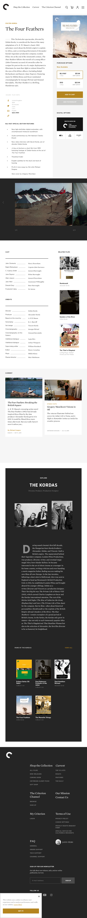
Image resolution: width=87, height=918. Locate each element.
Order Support (36, 849)
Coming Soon (35, 777)
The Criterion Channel (51, 7)
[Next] (83, 202)
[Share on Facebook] (8, 101)
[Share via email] (8, 111)
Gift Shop (34, 784)
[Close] (38, 896)
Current (35, 7)
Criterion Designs (53, 430)
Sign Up (33, 805)
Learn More (18, 905)
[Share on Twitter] (8, 106)
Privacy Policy (62, 818)
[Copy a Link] (8, 116)
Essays (10, 433)
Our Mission (63, 793)
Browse (33, 801)
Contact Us (62, 797)
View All (68, 648)
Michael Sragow (15, 430)
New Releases (36, 774)
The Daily (60, 781)
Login (32, 818)
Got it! (21, 911)
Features (59, 777)
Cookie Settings (62, 822)
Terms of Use (63, 813)
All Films (34, 770)
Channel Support (37, 856)
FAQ (32, 841)
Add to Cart (70, 94)
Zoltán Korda (11, 23)
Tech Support (35, 853)
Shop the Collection (21, 7)
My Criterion (37, 813)
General (33, 846)
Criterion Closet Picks (39, 781)
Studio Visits (52, 404)
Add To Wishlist (69, 102)
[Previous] (3, 202)
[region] (21, 905)
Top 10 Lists (60, 770)
